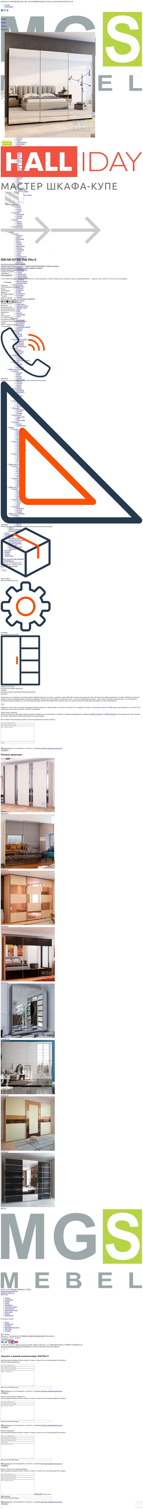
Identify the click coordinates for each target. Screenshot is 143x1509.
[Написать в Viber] (5, 11)
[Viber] (13, 301)
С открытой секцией (23, 327)
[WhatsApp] (15, 301)
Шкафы (3, 22)
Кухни (7, 1322)
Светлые (19, 139)
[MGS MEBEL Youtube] (16, 1343)
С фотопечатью (21, 276)
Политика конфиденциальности (11, 1346)
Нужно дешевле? (7, 275)
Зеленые (19, 378)
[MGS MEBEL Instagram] (9, 1343)
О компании (9, 1300)
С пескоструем (21, 274)
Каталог (7, 1301)
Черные (18, 146)
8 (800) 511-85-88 (95, 714)
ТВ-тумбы (8, 1329)
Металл (18, 524)
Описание (8, 282)
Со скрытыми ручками (24, 195)
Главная (3, 19)
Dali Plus (3, 26)
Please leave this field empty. (9, 1387)
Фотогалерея (9, 7)
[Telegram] (10, 301)
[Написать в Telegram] (2, 11)
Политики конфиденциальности (51, 748)
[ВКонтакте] (2, 301)
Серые (18, 140)
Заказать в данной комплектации (35, 266)
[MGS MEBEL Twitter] (5, 1343)
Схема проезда (9, 1308)
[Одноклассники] (5, 301)
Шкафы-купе (9, 1324)
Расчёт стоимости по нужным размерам (14, 270)
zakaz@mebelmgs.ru (7, 1339)
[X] (7, 301)
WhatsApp (20, 1289)
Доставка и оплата (11, 1307)
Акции (7, 1303)
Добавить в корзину (52, 266)
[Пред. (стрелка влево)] (1, 1350)
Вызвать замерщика (21, 268)
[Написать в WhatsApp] (7, 11)
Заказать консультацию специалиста (12, 266)
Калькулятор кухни (11, 1310)
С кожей (19, 272)
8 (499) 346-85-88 (110, 714)
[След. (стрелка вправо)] (3, 1350)
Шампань (19, 262)
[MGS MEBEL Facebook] (12, 1343)
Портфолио (8, 1305)
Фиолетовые (20, 144)
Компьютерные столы (12, 1327)
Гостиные (8, 1326)
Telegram (13, 1289)
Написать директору (7, 1293)
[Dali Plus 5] (26, 254)
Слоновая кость (21, 142)
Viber (28, 1289)
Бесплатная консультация (9, 1291)
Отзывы (7, 5)
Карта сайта (9, 1312)
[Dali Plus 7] (76, 254)
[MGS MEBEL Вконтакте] (2, 1343)
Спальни (8, 1331)
